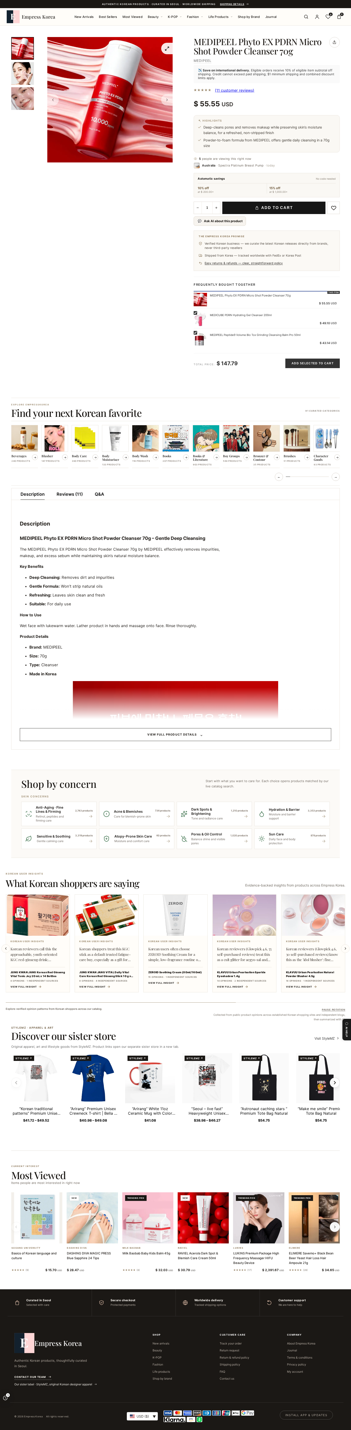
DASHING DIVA (77, 1248)
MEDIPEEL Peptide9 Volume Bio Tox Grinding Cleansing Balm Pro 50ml (255, 335)
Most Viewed (132, 17)
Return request (229, 1350)
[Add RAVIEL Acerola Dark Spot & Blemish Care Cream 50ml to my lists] (209, 1237)
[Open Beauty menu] (162, 16)
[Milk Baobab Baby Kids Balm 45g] (147, 1217)
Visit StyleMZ (327, 1038)
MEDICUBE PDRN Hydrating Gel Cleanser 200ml (241, 315)
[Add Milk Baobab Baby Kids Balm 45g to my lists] (154, 1237)
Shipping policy (230, 1364)
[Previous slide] (5, 948)
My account (295, 1371)
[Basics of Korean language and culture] (36, 1217)
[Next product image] (167, 100)
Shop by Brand (249, 17)
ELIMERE (295, 1248)
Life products (161, 1371)
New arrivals (161, 1343)
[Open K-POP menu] (181, 16)
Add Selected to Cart (313, 363)
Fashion (193, 17)
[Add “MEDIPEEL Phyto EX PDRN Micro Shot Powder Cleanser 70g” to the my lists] (333, 208)
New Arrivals (84, 17)
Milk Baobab (131, 1248)
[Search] (306, 16)
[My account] (317, 16)
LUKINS (238, 1248)
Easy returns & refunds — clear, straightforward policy (244, 263)
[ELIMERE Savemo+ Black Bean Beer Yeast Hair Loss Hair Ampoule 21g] (314, 1217)
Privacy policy (296, 1364)
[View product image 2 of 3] (22, 73)
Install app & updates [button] (306, 1415)
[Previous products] (16, 1227)
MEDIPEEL (203, 61)
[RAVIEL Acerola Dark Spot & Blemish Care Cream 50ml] (203, 1217)
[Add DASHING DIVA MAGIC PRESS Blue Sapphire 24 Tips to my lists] (98, 1237)
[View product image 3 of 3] (22, 98)
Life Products (218, 17)
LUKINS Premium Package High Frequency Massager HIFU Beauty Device (256, 1258)
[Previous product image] (53, 100)
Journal (271, 17)
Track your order (231, 1343)
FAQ (222, 1371)
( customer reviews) (234, 90)
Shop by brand (162, 1378)
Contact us (227, 1378)
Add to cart (277, 208)
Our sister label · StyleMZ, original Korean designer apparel (53, 1384)
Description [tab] (33, 494)
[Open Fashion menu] (202, 16)
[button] (31, 1237)
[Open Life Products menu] (231, 16)
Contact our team (30, 1377)
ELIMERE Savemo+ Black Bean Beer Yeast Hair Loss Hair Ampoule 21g (311, 1258)
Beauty (153, 17)
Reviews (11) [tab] (70, 494)
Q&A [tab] (99, 494)
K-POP (173, 17)
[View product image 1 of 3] (22, 48)
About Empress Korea (301, 1343)
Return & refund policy (234, 1357)
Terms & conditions (299, 1357)
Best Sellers (108, 17)
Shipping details (232, 4)
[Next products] (335, 1227)
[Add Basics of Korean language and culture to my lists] (42, 1237)
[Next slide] (345, 948)
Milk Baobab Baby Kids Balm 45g (146, 1253)
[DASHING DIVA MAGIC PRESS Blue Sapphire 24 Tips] (92, 1217)
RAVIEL (183, 1248)
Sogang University (26, 1248)
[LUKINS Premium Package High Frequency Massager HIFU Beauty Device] (258, 1217)
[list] (175, 447)
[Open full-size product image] (167, 48)
